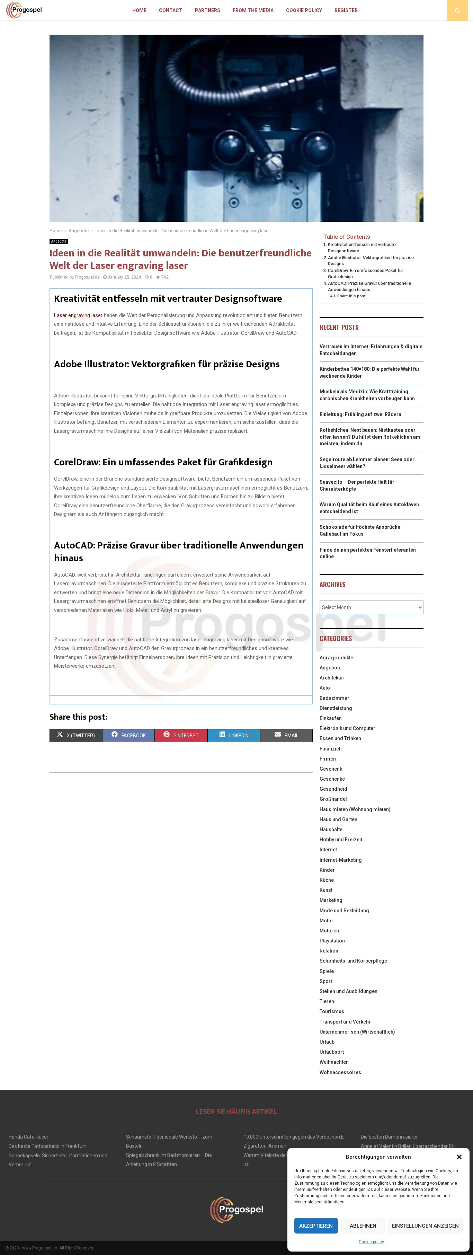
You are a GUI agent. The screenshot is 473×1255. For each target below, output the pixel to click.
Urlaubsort (332, 1052)
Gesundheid (333, 789)
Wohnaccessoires (340, 1072)
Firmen (328, 759)
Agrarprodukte (336, 657)
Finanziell (331, 749)
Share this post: (351, 295)
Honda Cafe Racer (28, 1137)
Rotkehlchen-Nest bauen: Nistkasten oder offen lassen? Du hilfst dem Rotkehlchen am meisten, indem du (370, 436)
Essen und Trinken (340, 738)
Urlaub (327, 1042)
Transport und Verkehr (345, 1022)
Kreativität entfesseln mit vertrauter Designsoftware (362, 247)
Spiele (327, 971)
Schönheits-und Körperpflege (353, 961)
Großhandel (333, 799)
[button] (459, 1156)
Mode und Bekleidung (344, 910)
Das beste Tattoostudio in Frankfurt (47, 1146)
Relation (329, 951)
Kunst (326, 890)
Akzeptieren (316, 1226)
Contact (170, 10)
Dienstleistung (336, 708)
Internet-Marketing (341, 860)
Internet (328, 849)
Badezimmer (334, 698)
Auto (325, 688)
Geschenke (332, 779)
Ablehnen (363, 1226)
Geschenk (331, 769)
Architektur (332, 678)
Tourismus (332, 1011)
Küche (327, 880)
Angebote (58, 241)
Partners (207, 10)
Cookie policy (371, 1241)
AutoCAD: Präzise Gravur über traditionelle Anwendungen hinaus (369, 286)
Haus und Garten (338, 819)
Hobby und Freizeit (341, 839)
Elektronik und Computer (347, 728)
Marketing (331, 900)
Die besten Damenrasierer (389, 1137)
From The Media (253, 10)
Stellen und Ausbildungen (348, 991)
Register (346, 10)
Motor (326, 920)
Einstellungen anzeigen (425, 1226)
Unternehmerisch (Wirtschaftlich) (357, 1032)
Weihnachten (334, 1062)
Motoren (329, 930)
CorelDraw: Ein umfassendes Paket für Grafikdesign (365, 273)
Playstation (332, 941)
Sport (326, 981)
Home (139, 10)
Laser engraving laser (78, 315)
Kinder (327, 870)
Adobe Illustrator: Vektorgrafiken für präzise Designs (371, 260)
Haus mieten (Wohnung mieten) (355, 809)
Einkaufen (331, 718)
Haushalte (331, 829)
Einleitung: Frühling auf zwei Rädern (360, 414)
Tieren (327, 1001)
